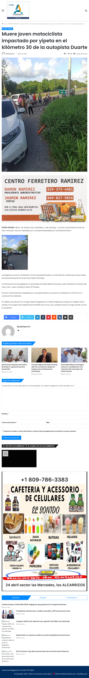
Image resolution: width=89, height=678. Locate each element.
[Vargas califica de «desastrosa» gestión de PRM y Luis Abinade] (8, 626)
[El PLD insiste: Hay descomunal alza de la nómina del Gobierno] (8, 656)
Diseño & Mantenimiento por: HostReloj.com (71, 674)
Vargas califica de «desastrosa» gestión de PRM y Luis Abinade (43, 621)
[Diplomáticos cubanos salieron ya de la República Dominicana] (8, 641)
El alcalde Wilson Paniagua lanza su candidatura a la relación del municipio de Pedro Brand (72, 368)
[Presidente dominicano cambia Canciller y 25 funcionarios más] (8, 614)
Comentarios (71, 598)
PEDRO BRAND (14, 24)
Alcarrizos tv (10, 54)
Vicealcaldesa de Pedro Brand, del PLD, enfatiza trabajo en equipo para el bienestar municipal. (44, 368)
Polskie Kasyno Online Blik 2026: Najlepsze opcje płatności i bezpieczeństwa (34, 604)
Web (47, 422)
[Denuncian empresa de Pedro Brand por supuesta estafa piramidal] (15, 355)
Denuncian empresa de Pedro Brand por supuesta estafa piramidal (14, 367)
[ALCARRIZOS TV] (18, 10)
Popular (43, 598)
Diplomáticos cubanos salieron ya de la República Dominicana (43, 635)
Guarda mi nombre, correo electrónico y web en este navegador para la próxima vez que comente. (40, 431)
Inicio (5, 24)
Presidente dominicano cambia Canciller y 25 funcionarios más (43, 611)
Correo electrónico (9, 422)
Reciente (15, 598)
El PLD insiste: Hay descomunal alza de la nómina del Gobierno (42, 651)
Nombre (5, 414)
